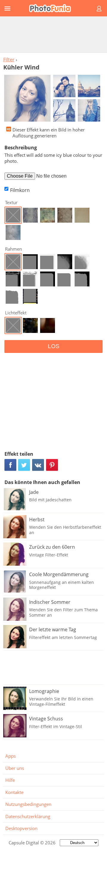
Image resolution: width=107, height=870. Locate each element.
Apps (10, 756)
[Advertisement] (53, 34)
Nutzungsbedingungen (28, 804)
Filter (9, 59)
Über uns (14, 768)
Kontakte (14, 792)
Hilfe (10, 780)
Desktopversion (21, 828)
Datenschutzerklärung (27, 816)
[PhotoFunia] (52, 8)
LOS (53, 346)
